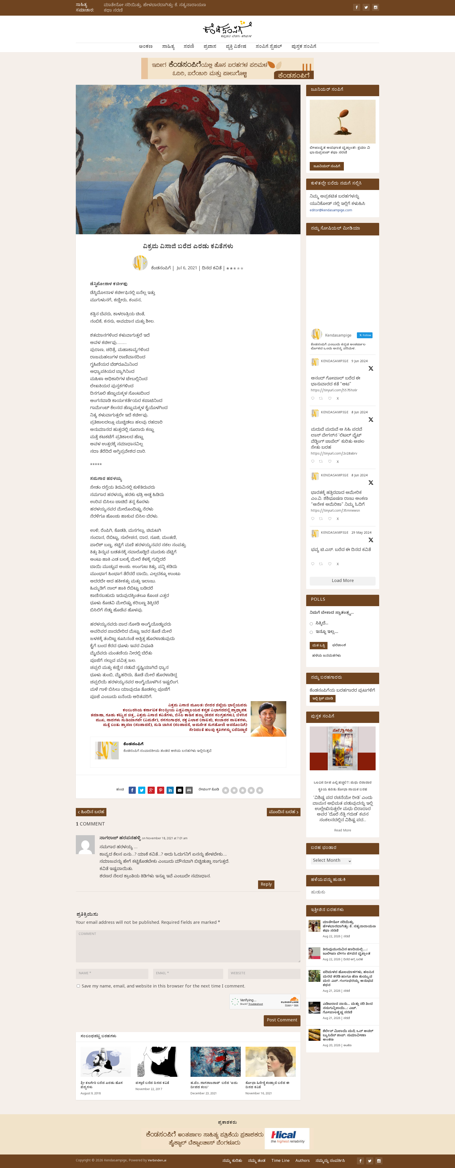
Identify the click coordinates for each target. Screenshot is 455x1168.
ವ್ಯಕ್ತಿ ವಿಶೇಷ (236, 47)
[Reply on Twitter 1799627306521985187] (314, 399)
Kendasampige (334, 362)
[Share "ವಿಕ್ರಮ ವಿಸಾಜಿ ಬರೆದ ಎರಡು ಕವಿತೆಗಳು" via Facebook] (132, 790)
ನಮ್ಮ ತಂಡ (256, 1161)
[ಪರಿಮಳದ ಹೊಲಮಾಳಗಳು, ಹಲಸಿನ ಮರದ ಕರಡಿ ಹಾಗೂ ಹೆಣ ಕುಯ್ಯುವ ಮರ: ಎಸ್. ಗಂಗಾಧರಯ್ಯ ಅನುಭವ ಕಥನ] (314, 976)
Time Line (280, 1161)
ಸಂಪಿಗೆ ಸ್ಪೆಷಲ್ (269, 47)
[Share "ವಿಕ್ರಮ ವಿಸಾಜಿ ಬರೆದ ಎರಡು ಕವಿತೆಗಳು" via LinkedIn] (170, 790)
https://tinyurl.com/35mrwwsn (335, 511)
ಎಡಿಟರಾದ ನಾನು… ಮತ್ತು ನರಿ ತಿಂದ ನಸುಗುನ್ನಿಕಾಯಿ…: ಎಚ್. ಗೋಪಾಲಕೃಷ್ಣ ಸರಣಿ (348, 1008)
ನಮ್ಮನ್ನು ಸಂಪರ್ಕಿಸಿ (330, 1161)
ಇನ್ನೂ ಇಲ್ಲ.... (327, 632)
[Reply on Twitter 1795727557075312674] (314, 564)
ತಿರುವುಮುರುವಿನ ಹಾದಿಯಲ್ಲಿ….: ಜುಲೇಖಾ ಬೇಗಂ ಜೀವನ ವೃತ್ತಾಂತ (346, 952)
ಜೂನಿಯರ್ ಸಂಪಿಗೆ (327, 167)
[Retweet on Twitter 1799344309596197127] (322, 462)
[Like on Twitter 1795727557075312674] (331, 564)
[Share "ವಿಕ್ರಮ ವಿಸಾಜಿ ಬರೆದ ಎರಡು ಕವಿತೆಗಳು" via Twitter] (141, 790)
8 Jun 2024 (359, 413)
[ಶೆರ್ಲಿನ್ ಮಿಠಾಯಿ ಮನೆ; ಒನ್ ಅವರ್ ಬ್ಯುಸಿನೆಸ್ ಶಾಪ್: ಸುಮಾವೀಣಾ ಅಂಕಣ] (314, 1035)
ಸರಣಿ (189, 47)
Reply (266, 885)
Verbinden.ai (157, 1161)
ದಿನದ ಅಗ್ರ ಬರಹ (353, 960)
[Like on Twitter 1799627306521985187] (331, 399)
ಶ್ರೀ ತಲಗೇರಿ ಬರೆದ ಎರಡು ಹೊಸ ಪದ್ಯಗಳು (102, 1086)
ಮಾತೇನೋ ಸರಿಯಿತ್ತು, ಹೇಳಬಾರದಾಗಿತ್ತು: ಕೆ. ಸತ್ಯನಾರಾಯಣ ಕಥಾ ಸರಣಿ (155, 8)
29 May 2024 (361, 533)
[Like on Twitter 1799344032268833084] (331, 519)
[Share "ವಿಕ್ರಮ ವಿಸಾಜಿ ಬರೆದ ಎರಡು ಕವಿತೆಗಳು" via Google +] (151, 790)
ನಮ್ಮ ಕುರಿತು (232, 1161)
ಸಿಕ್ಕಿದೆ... (322, 624)
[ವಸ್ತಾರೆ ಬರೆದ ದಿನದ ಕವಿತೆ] (161, 1062)
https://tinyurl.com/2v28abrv (334, 454)
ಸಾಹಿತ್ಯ (168, 47)
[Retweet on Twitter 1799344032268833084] (322, 519)
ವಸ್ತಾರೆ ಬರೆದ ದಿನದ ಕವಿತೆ (152, 1083)
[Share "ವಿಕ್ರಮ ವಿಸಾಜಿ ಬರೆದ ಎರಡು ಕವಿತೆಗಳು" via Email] (179, 790)
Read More (342, 831)
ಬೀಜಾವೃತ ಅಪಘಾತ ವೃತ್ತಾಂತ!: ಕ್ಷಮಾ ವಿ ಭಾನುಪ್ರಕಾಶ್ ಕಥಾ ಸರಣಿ (340, 150)
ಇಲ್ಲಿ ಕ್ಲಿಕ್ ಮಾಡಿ (322, 699)
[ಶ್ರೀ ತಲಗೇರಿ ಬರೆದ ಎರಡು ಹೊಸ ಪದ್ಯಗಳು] (106, 1062)
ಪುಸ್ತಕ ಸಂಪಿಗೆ (303, 47)
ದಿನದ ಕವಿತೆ (212, 269)
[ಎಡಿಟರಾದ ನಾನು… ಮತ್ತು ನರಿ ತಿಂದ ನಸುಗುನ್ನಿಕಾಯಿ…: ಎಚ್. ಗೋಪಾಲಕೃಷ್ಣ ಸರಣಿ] (314, 1008)
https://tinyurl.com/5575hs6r (334, 391)
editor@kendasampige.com (331, 211)
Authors (303, 1161)
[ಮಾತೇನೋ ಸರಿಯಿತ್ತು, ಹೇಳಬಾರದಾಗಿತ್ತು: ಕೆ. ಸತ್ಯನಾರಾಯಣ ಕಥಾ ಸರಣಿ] (314, 926)
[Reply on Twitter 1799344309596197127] (314, 462)
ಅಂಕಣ (146, 47)
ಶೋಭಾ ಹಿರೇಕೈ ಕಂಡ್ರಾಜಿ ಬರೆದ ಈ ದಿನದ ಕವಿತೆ (267, 1086)
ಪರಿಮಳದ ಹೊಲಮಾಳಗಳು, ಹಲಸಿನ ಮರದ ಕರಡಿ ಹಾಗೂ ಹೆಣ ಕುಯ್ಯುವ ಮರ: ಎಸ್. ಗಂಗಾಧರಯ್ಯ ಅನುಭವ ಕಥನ (348, 979)
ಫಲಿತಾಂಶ (339, 646)
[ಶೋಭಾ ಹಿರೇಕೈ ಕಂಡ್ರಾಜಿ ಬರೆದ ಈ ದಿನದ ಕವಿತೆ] (271, 1062)
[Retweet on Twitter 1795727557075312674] (322, 564)
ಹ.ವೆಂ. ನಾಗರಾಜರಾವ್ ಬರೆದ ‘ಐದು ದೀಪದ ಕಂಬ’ (214, 1086)
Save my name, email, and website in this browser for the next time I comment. (163, 987)
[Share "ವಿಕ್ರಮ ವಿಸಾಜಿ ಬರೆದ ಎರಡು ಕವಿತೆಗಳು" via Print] (189, 790)
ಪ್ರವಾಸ (210, 47)
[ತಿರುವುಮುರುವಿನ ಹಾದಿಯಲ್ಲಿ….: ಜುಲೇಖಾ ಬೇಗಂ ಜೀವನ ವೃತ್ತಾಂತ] (314, 953)
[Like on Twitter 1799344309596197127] (331, 462)
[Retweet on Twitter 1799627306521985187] (322, 399)
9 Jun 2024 (359, 362)
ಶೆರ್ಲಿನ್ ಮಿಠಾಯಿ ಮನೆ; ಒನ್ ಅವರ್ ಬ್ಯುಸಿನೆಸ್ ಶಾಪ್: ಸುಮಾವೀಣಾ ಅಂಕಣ (348, 1035)
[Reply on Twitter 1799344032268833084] (314, 519)
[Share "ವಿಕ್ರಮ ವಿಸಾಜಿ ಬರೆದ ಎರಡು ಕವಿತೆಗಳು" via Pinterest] (160, 790)
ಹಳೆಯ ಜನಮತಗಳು (326, 656)
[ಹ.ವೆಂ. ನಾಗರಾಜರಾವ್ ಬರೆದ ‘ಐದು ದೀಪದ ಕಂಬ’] (216, 1062)
